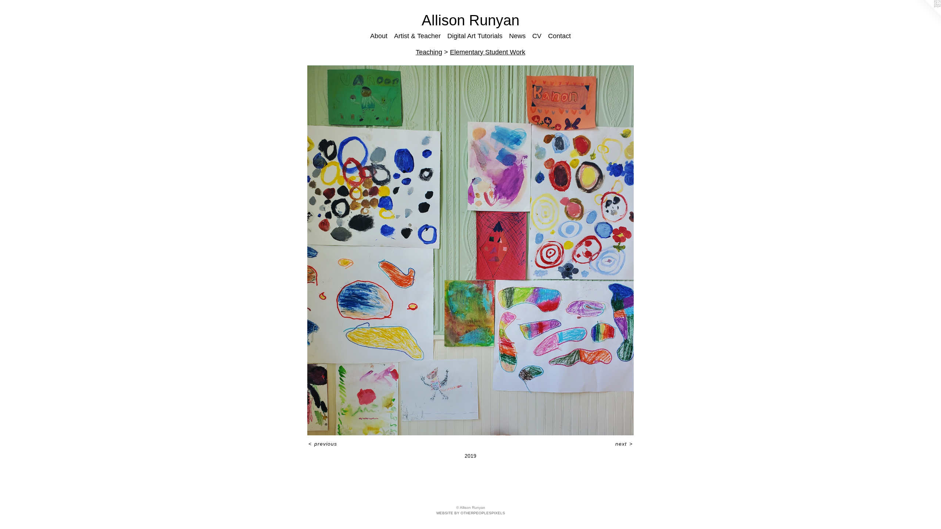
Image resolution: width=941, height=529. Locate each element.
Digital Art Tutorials (474, 36)
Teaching (429, 52)
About (378, 36)
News (517, 36)
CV (536, 36)
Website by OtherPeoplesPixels (470, 513)
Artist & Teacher (417, 36)
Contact (559, 36)
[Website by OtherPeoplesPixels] (926, 14)
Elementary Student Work (487, 52)
